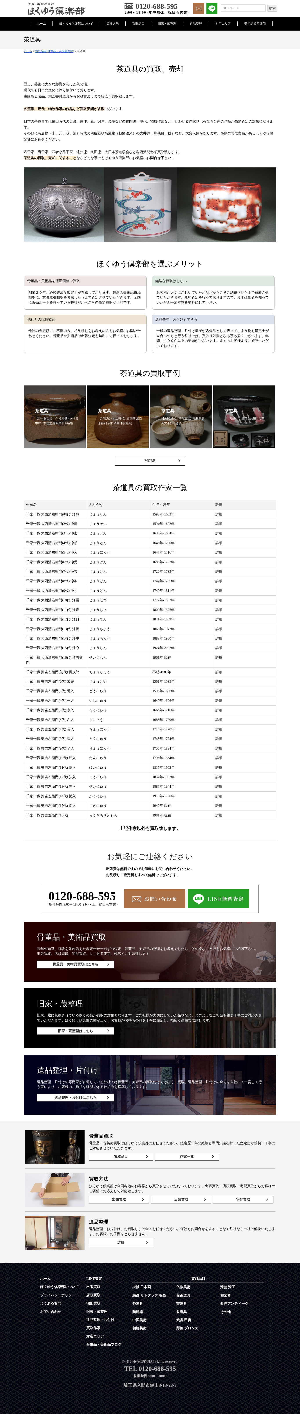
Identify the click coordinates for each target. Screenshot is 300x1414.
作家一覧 (187, 1156)
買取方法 (113, 23)
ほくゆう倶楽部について (76, 23)
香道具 (181, 1312)
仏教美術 (183, 1287)
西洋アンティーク (234, 1303)
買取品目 (138, 23)
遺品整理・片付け (100, 1320)
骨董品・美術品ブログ (103, 1344)
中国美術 (139, 1320)
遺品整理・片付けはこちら (75, 1097)
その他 (225, 1312)
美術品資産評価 (255, 23)
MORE (150, 460)
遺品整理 (196, 23)
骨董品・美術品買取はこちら (75, 964)
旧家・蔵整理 (167, 23)
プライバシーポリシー (57, 1295)
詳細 (121, 1242)
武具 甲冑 (183, 1320)
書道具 (181, 1303)
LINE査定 (94, 1278)
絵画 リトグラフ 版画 (149, 1295)
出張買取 (119, 1199)
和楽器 (225, 1295)
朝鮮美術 (139, 1328)
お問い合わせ (50, 1311)
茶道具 (137, 1303)
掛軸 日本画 (141, 1287)
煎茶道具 (183, 1295)
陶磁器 (137, 1312)
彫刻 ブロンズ (187, 1328)
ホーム (41, 23)
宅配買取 (243, 1199)
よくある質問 (50, 1303)
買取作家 (93, 1328)
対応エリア (223, 23)
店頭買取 (181, 1199)
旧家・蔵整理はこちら (75, 1031)
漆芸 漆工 (227, 1287)
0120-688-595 (82, 896)
